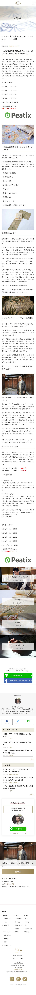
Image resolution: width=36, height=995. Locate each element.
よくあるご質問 (8, 945)
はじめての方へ (8, 918)
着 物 (27, 922)
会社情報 (17, 928)
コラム (5, 922)
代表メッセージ (18, 925)
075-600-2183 (8, 881)
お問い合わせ (27, 932)
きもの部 (5, 915)
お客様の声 (7, 938)
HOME (4, 911)
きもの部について (15, 833)
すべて (27, 918)
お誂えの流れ (7, 935)
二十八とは (16, 915)
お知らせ (12, 46)
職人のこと (17, 922)
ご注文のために (7, 932)
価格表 (5, 942)
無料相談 (18, 872)
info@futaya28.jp (9, 884)
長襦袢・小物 (28, 928)
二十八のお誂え (18, 918)
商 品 (26, 915)
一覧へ (32, 759)
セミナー (17, 46)
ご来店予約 (16, 932)
